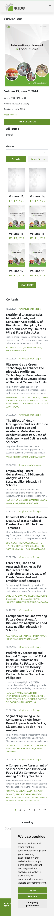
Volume (10, 146)
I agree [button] (32, 890)
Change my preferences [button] (32, 904)
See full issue (27, 121)
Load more (27, 285)
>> (45, 809)
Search (9, 134)
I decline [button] (32, 896)
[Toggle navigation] (50, 7)
